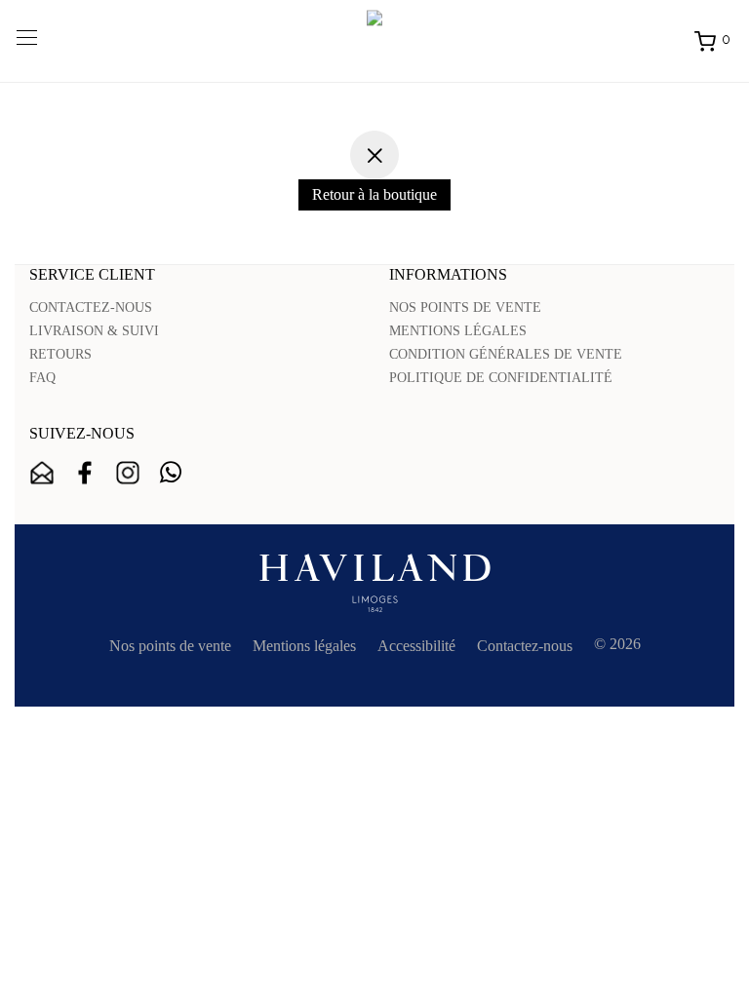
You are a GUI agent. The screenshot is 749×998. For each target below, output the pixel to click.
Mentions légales (304, 645)
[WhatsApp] (170, 472)
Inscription (42, 472)
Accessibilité (416, 645)
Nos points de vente (170, 645)
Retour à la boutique (374, 194)
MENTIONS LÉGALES (458, 331)
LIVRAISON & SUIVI (94, 331)
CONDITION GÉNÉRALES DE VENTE (505, 354)
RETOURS (60, 354)
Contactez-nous (524, 645)
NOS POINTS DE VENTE (465, 307)
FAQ (42, 377)
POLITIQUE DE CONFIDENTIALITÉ (500, 377)
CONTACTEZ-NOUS (90, 307)
